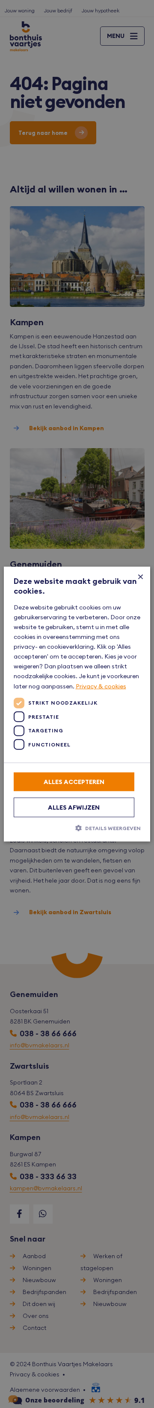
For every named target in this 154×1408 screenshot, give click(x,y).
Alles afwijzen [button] (74, 807)
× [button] (140, 576)
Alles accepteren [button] (74, 781)
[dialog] (77, 704)
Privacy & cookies (101, 686)
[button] (77, 827)
